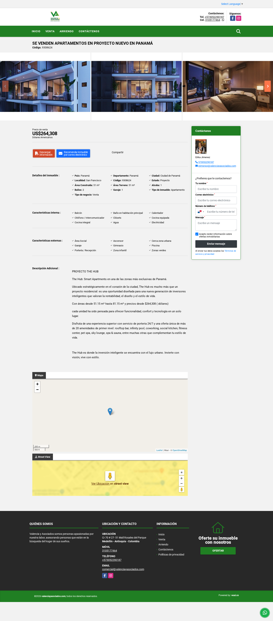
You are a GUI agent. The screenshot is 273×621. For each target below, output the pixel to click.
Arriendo (67, 31)
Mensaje (200, 217)
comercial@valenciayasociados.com (123, 569)
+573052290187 (214, 16)
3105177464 (212, 19)
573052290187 (206, 162)
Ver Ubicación (100, 483)
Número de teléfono (205, 206)
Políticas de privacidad (171, 554)
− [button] (37, 389)
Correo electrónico (205, 194)
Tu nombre (201, 183)
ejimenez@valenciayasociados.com (217, 165)
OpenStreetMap (180, 450)
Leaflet (159, 450)
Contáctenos (89, 31)
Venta (50, 31)
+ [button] (37, 384)
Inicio (36, 31)
